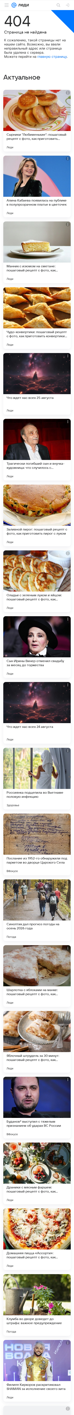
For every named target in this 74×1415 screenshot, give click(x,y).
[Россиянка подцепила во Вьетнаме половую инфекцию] (37, 778)
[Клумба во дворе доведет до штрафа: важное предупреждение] (37, 1305)
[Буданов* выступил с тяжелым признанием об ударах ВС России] (37, 1107)
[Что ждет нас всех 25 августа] (37, 384)
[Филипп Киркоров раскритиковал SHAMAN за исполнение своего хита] (37, 1371)
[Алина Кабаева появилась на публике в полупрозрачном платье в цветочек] (37, 186)
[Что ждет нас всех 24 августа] (37, 713)
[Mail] (14, 5)
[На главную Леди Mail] (22, 5)
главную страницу (52, 56)
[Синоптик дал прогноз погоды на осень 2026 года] (37, 910)
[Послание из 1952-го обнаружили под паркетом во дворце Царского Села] (37, 844)
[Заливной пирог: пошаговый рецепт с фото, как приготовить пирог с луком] (37, 515)
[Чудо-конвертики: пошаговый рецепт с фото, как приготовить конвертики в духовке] (37, 318)
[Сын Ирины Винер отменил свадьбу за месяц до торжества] (37, 647)
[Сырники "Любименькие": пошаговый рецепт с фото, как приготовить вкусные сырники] (37, 121)
